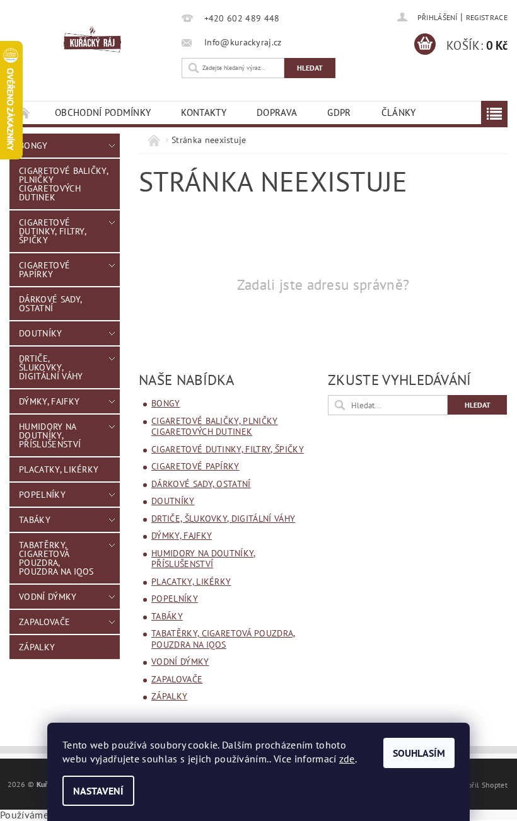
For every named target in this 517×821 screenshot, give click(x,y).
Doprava (277, 112)
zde (347, 758)
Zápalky (37, 647)
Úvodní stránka (24, 112)
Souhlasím (419, 753)
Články (398, 112)
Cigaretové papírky (44, 270)
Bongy (33, 145)
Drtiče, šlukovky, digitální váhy (51, 367)
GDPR (339, 112)
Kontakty (203, 112)
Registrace (487, 17)
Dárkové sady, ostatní (50, 304)
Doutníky (40, 333)
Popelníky (42, 494)
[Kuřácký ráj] (92, 39)
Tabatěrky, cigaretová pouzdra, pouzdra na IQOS (56, 558)
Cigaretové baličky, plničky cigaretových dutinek (63, 184)
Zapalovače (44, 622)
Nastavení (98, 790)
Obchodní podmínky (103, 112)
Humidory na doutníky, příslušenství (50, 435)
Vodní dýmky (48, 596)
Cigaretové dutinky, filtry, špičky (52, 231)
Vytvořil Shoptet (480, 784)
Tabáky (34, 519)
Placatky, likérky (58, 469)
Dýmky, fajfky (49, 401)
